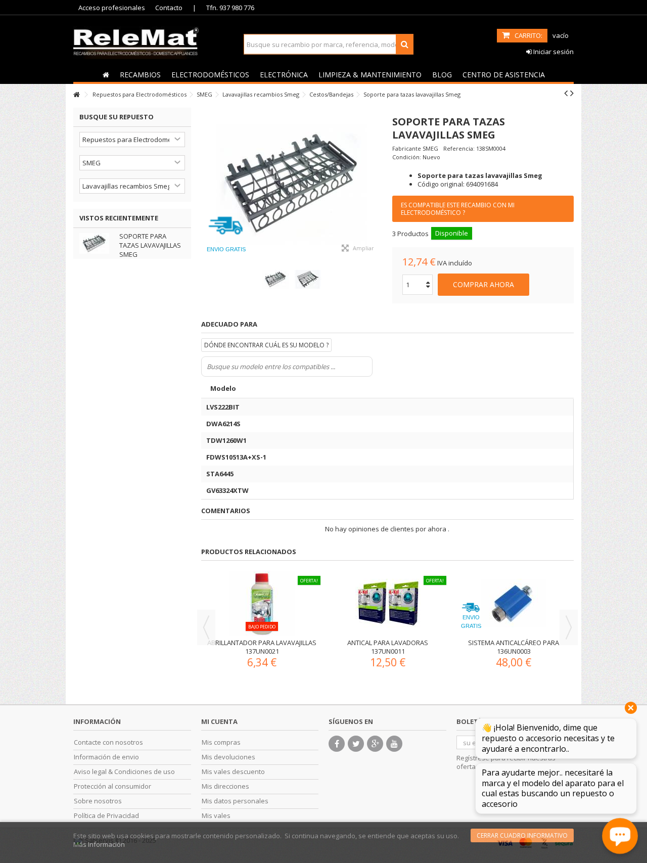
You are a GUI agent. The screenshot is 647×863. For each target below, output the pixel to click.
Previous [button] (206, 627)
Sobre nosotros (98, 801)
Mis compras (221, 742)
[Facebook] (337, 744)
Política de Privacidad (106, 815)
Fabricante (406, 148)
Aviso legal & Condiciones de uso (124, 771)
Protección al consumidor (112, 786)
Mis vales (216, 815)
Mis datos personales (235, 801)
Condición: (406, 157)
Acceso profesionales (111, 7)
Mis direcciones (225, 786)
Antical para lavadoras (345, 642)
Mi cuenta (219, 721)
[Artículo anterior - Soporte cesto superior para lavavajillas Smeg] (566, 93)
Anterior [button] (206, 183)
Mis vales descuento (233, 771)
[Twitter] (356, 744)
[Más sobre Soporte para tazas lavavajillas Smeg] (96, 243)
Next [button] (569, 627)
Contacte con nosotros (108, 742)
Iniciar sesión (553, 51)
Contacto (168, 7)
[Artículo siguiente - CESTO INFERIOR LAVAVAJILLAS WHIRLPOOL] (572, 93)
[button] (140, 74)
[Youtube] (394, 744)
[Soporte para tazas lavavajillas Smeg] (292, 183)
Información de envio (106, 757)
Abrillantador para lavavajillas (219, 642)
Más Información (99, 844)
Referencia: (459, 148)
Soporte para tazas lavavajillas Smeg (150, 245)
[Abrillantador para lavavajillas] (219, 603)
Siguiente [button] (377, 183)
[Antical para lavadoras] (345, 603)
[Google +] (375, 744)
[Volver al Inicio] (76, 94)
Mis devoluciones (228, 757)
